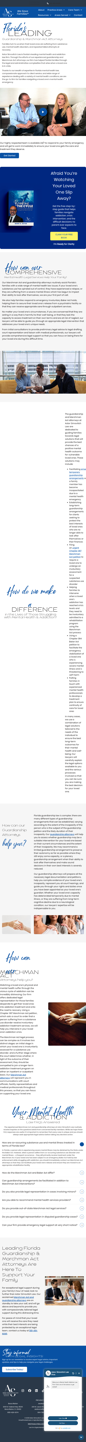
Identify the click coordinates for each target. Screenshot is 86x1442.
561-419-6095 (54, 3)
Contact (78, 15)
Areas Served (61, 15)
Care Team (74, 9)
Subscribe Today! (14, 1369)
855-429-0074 (12, 1412)
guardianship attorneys (62, 834)
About (41, 9)
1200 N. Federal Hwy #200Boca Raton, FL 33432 (13, 1408)
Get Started (9, 155)
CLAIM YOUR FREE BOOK (64, 236)
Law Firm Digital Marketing (37, 1427)
